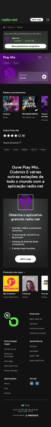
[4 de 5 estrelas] (16, 136)
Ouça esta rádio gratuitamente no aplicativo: (23, 34)
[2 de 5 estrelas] (8, 136)
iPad (6, 388)
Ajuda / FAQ (34, 356)
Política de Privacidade (8, 355)
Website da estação (11, 143)
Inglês (6, 149)
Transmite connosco (38, 333)
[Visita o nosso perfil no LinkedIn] (32, 383)
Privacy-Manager (11, 371)
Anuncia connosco (37, 328)
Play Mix (23, 78)
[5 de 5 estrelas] (19, 136)
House (16, 63)
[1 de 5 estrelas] (5, 136)
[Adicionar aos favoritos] (40, 57)
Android (7, 393)
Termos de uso (10, 349)
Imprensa (33, 324)
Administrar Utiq (11, 366)
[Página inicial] (4, 27)
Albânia (24, 149)
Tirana (15, 149)
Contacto (33, 346)
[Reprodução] (44, 77)
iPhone (7, 384)
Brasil (27, 405)
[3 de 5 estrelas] (12, 136)
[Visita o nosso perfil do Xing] (37, 383)
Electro (7, 63)
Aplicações (34, 351)
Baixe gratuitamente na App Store (25, 46)
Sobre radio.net (36, 319)
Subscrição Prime (37, 361)
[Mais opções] (46, 57)
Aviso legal (8, 361)
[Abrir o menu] (47, 19)
